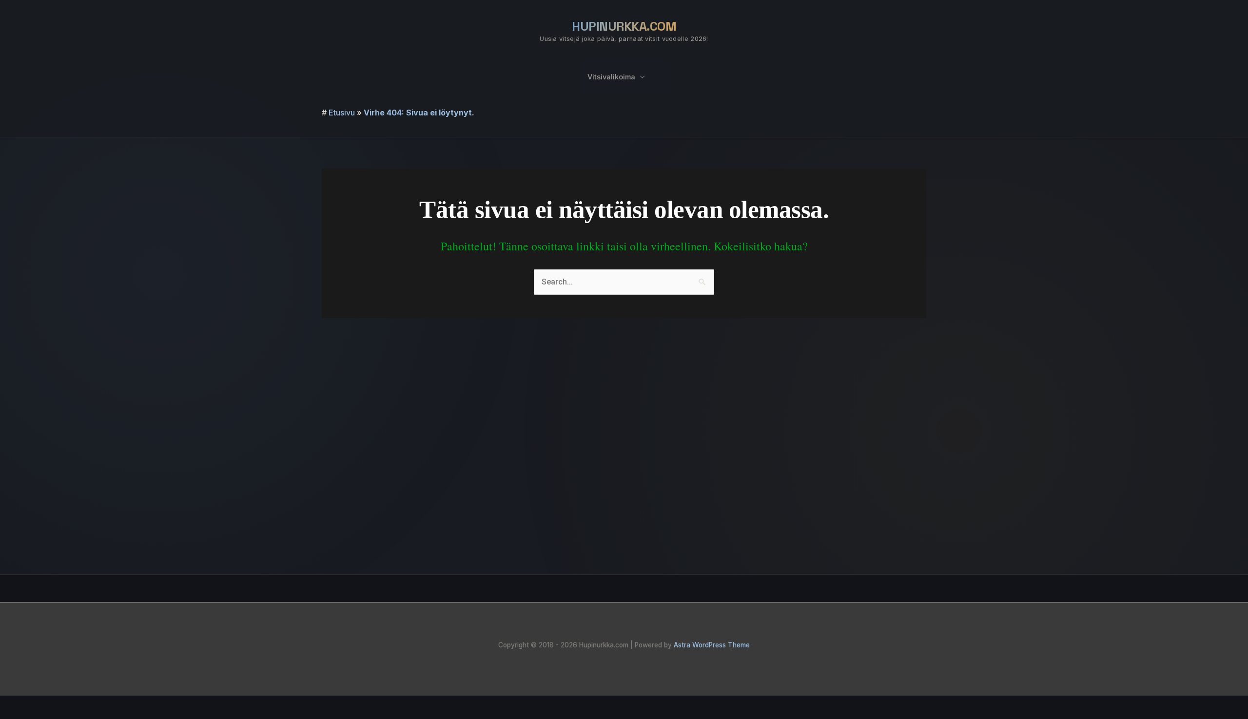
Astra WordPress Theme (712, 645)
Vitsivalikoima (611, 77)
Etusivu (342, 112)
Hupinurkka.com (624, 26)
